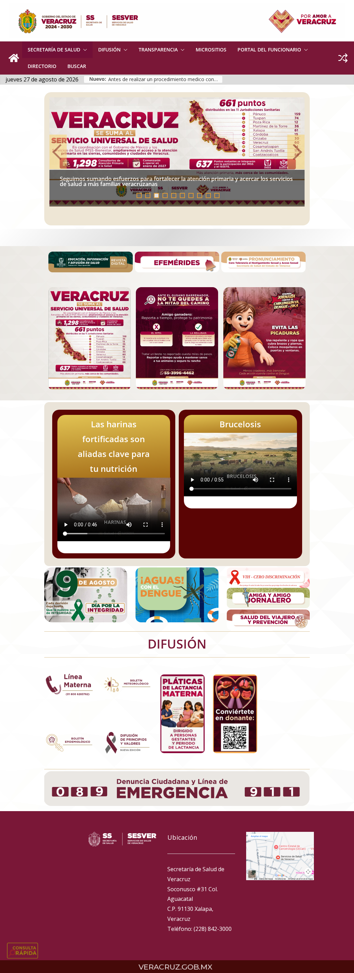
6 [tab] (182, 195)
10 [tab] (219, 196)
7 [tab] (191, 195)
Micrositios (211, 49)
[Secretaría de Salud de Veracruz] (13, 58)
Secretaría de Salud (54, 49)
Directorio (42, 66)
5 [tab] (173, 195)
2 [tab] (147, 195)
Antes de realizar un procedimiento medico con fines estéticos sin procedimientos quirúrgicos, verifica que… (165, 79)
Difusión (109, 49)
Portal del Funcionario (269, 49)
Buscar (76, 66)
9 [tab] (208, 195)
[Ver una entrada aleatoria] (342, 58)
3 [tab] (156, 195)
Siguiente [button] (296, 152)
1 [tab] (139, 195)
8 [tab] (199, 195)
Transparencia (158, 49)
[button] (83, 50)
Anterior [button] (58, 152)
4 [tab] (165, 195)
